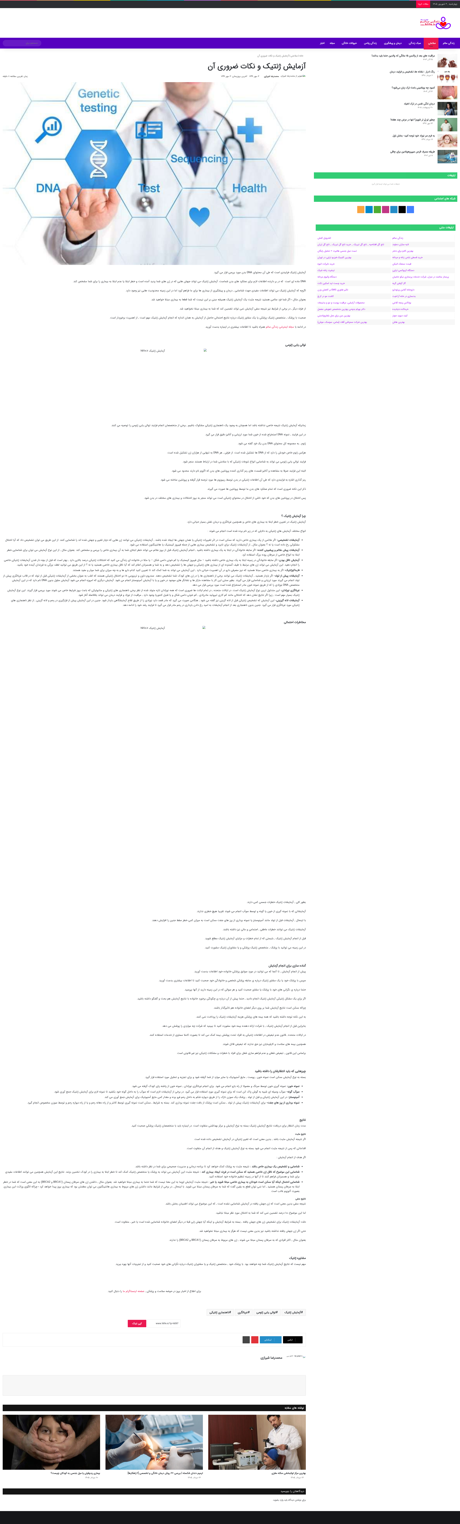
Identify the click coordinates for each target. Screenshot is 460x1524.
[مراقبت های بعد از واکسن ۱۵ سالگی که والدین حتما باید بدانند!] (447, 60)
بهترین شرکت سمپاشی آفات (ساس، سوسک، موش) (342, 322)
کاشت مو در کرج (326, 296)
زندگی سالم (449, 43)
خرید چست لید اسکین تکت (331, 283)
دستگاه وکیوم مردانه (327, 277)
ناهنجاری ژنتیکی (219, 1312)
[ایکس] (280, 1364)
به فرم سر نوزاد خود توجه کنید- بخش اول (414, 136)
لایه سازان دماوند (400, 244)
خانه (301, 56)
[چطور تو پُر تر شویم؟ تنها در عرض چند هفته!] (447, 124)
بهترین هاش (398, 322)
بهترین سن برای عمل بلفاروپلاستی (334, 316)
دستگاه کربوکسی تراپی (403, 270)
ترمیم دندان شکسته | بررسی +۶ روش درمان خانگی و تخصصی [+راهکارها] (165, 1473)
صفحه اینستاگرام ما (133, 1291)
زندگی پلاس (370, 43)
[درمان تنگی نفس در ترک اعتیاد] (447, 108)
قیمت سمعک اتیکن (401, 264)
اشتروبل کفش (324, 238)
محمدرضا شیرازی (271, 76)
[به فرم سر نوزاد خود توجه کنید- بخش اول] (447, 140)
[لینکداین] (276, 1364)
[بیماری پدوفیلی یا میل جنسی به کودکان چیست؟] (51, 1442)
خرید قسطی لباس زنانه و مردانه (407, 257)
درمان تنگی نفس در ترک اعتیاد (419, 104)
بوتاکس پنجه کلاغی (401, 303)
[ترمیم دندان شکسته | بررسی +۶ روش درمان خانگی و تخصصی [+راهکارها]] (154, 1442)
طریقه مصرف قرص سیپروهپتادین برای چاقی (412, 152)
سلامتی (432, 43)
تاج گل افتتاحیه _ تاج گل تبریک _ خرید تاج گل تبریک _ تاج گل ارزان (351, 244)
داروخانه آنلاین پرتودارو (403, 290)
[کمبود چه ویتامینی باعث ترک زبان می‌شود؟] (447, 92)
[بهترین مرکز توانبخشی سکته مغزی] (257, 1442)
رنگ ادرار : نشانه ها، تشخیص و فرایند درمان (412, 72)
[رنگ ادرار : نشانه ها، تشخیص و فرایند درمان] (447, 76)
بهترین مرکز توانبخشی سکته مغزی (289, 1473)
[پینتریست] (254, 1339)
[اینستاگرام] (271, 1364)
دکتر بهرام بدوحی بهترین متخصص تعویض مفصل (341, 309)
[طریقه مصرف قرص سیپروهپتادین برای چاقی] (447, 156)
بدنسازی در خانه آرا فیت (404, 296)
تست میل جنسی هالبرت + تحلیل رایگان (337, 251)
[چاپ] (246, 1339)
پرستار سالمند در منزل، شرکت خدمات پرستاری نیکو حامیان (420, 277)
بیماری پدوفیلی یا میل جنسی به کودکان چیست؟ (75, 1473)
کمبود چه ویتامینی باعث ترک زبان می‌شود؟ (413, 88)
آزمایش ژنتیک (292, 1312)
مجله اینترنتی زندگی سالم (280, 327)
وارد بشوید (278, 1500)
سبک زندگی (415, 43)
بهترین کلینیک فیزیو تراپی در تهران (334, 257)
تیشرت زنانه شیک (326, 270)
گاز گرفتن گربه (399, 283)
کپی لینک (137, 1323)
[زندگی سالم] (433, 23)
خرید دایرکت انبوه (326, 264)
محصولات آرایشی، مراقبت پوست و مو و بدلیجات (341, 303)
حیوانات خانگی (349, 43)
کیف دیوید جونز (400, 316)
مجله (332, 43)
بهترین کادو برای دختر (402, 251)
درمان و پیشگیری (393, 43)
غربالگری (243, 1312)
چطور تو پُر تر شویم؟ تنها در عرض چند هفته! (413, 120)
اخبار (322, 43)
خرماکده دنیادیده (400, 309)
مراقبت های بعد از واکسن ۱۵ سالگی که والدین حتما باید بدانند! (403, 56)
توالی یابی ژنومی (266, 1312)
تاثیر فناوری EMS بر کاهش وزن (333, 290)
